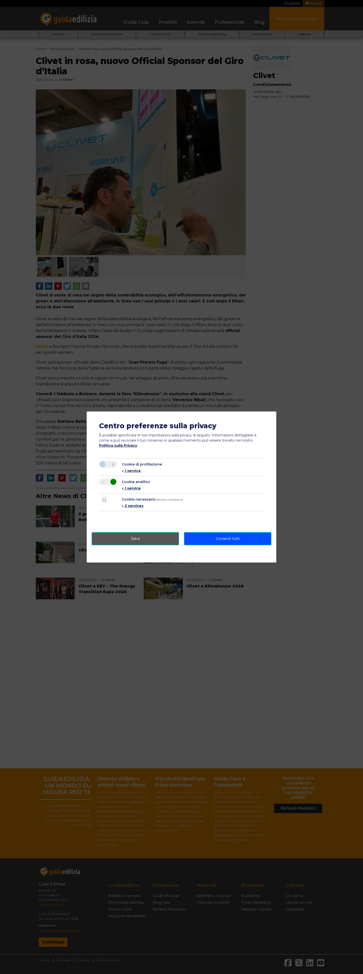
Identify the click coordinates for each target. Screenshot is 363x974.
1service (131, 470)
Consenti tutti (228, 538)
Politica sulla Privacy (118, 445)
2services (132, 506)
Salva (135, 538)
